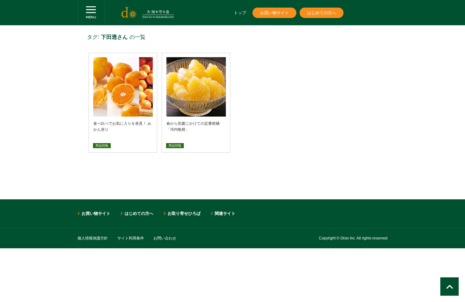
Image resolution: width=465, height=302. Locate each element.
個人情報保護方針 (93, 238)
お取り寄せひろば (184, 213)
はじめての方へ (321, 12)
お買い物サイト (274, 12)
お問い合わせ (164, 238)
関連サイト (225, 213)
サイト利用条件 (130, 238)
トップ (240, 12)
